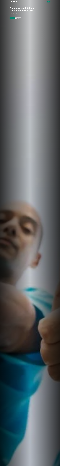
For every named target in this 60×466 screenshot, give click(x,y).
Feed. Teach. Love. (13, 1)
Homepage (32, 1)
